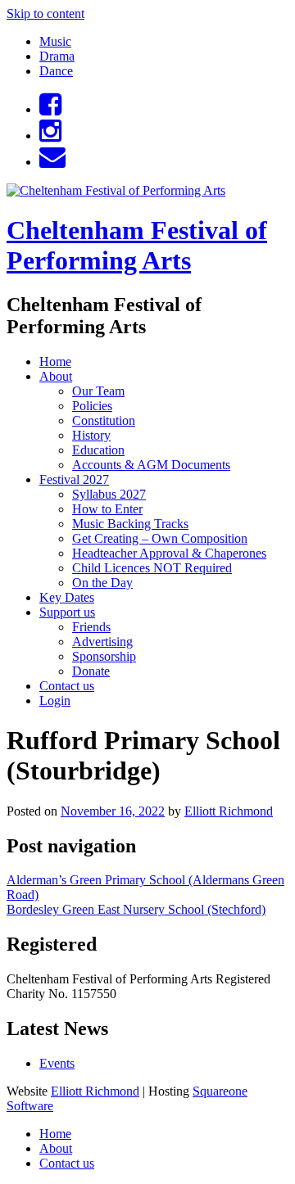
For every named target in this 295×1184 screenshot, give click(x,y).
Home (55, 361)
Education (98, 450)
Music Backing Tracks (130, 524)
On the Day (102, 583)
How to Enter (107, 509)
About (55, 376)
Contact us (66, 686)
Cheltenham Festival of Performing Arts (137, 245)
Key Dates (66, 597)
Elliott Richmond (228, 811)
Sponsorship (104, 656)
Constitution (103, 420)
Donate (91, 671)
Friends (91, 627)
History (91, 435)
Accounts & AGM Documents (151, 465)
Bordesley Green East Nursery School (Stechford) (136, 909)
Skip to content (45, 13)
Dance (56, 71)
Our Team (98, 391)
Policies (92, 406)
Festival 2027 (74, 479)
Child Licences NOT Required (152, 568)
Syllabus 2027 (109, 494)
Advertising (102, 641)
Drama (57, 56)
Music (55, 41)
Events (57, 1063)
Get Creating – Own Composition (159, 538)
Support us (67, 612)
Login (54, 700)
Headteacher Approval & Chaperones (169, 553)
